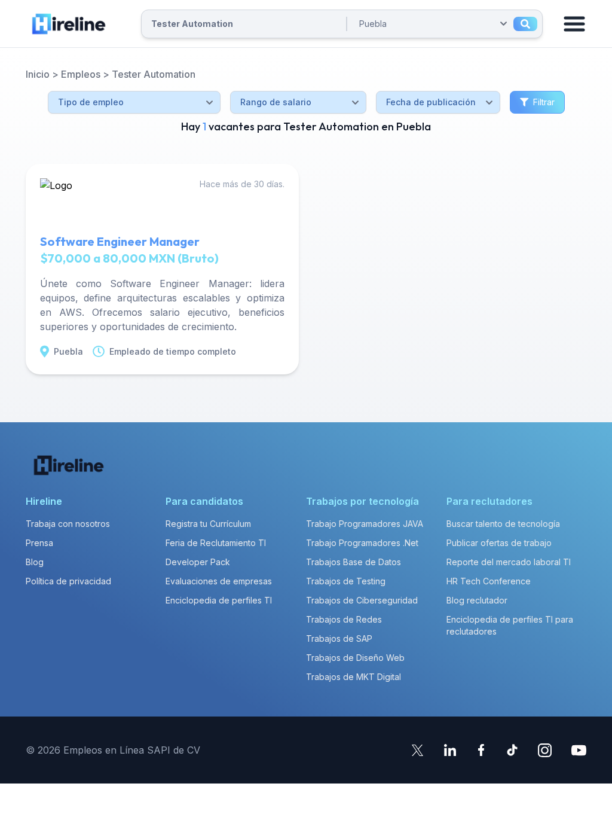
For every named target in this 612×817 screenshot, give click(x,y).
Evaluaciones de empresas (219, 581)
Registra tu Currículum (208, 524)
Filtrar (544, 102)
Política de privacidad (68, 581)
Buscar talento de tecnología (503, 524)
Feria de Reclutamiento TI (216, 543)
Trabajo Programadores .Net (362, 543)
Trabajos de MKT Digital (353, 677)
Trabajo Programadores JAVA (364, 524)
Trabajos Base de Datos (353, 562)
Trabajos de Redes (344, 619)
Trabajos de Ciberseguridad (362, 600)
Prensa (39, 543)
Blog (35, 562)
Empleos (80, 74)
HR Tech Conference (488, 581)
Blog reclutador (476, 600)
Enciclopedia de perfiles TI (219, 600)
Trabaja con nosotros (68, 524)
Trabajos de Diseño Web (355, 658)
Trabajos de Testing (345, 581)
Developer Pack (198, 562)
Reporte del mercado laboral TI (508, 562)
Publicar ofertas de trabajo (499, 543)
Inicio (38, 74)
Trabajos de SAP (339, 638)
